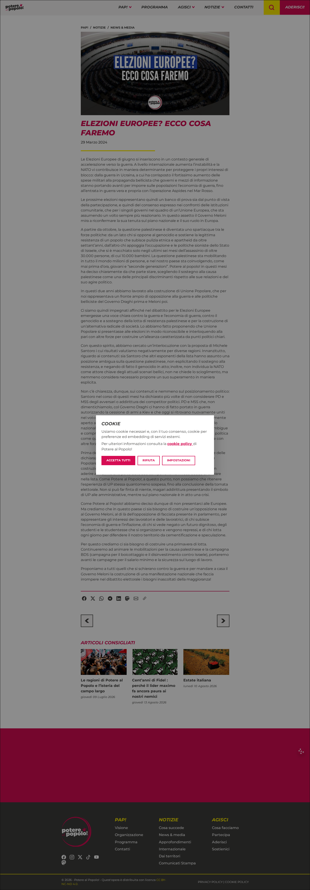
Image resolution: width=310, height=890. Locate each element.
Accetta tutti (118, 460)
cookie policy (180, 444)
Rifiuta (149, 460)
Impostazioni (178, 460)
